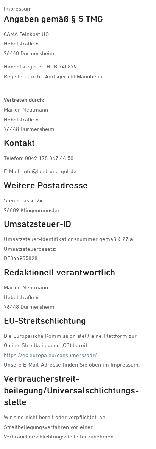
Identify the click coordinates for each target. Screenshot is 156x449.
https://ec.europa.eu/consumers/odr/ (50, 355)
